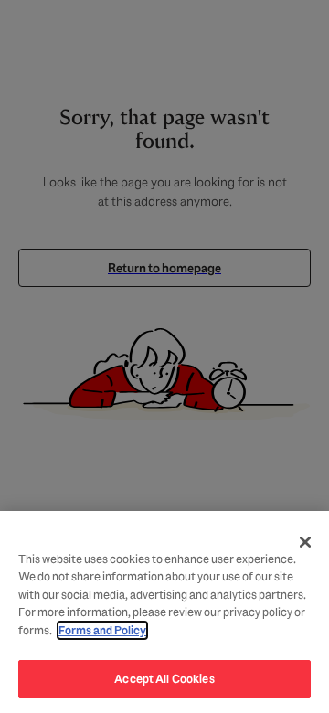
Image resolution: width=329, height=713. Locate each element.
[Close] (305, 542)
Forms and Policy (102, 630)
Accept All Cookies (164, 678)
